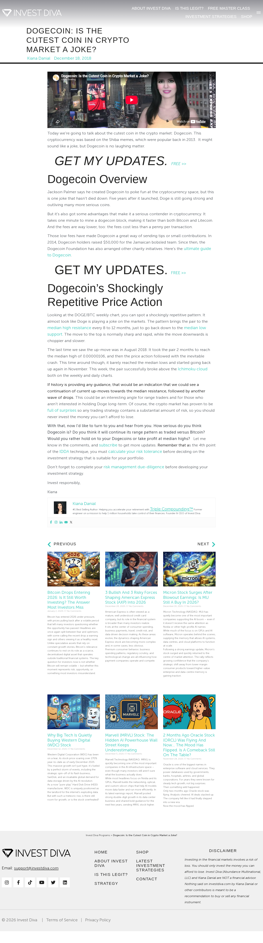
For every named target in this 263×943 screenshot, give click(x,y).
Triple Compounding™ (171, 509)
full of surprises (61, 410)
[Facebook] (51, 522)
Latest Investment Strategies (150, 865)
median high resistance (69, 328)
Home (101, 852)
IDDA (64, 451)
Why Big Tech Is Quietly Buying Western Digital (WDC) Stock (69, 740)
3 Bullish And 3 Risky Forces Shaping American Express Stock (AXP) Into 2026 (131, 597)
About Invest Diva (151, 8)
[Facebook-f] (18, 882)
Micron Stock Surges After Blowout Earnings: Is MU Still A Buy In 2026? (187, 597)
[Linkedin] (61, 522)
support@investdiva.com (36, 868)
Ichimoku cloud (193, 369)
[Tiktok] (30, 882)
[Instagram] (56, 522)
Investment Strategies (211, 16)
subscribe (108, 445)
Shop (246, 16)
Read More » (54, 681)
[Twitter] (71, 522)
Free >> (178, 164)
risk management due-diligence (134, 467)
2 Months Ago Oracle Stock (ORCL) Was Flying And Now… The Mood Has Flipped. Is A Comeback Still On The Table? (189, 745)
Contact (146, 879)
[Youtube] (66, 522)
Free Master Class (229, 8)
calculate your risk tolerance (135, 451)
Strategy (106, 883)
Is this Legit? (189, 8)
